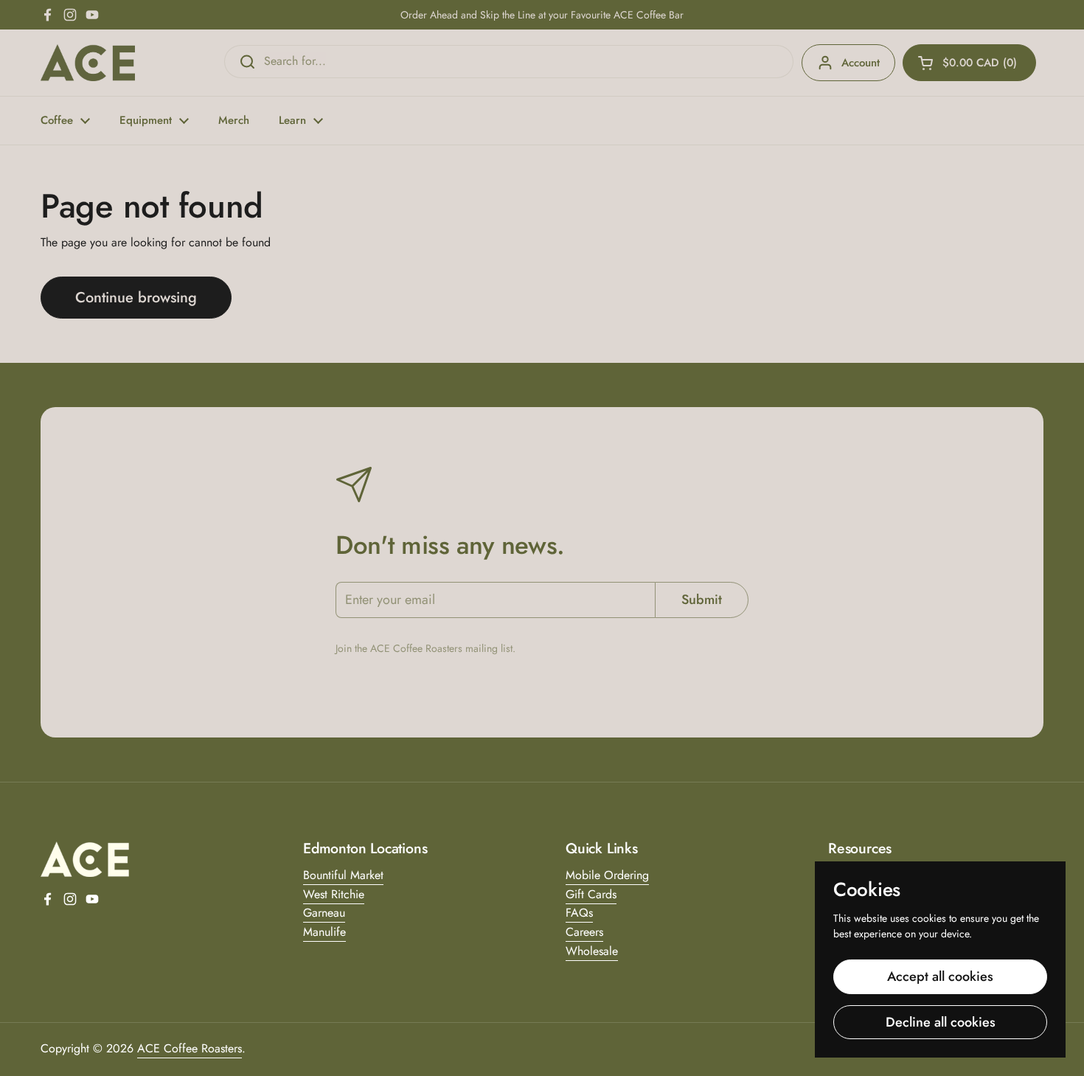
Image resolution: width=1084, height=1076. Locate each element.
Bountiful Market (343, 875)
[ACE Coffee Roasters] (88, 62)
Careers (584, 931)
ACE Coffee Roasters (189, 1048)
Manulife (324, 931)
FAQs (579, 912)
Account (860, 63)
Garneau (324, 912)
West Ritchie (333, 894)
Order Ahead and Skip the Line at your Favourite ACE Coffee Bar (542, 15)
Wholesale (592, 951)
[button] (969, 62)
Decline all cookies (941, 1022)
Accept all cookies (940, 976)
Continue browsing (136, 297)
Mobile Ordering (607, 875)
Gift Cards (591, 894)
